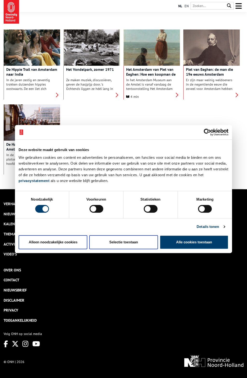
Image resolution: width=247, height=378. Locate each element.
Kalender (13, 223)
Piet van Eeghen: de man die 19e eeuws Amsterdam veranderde (209, 74)
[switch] (96, 209)
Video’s (10, 254)
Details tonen (208, 227)
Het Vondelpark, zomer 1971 (90, 69)
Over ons (12, 270)
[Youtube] (36, 343)
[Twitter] (15, 343)
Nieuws (10, 213)
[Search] (229, 6)
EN (187, 6)
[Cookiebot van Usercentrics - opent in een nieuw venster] (207, 132)
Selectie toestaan (123, 242)
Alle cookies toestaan (194, 242)
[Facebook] (6, 343)
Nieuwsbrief (15, 290)
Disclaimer (14, 300)
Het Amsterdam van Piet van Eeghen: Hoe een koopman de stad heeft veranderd (151, 74)
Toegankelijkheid (20, 320)
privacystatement (34, 181)
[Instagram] (25, 343)
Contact (11, 279)
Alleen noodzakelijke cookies (53, 242)
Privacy (11, 310)
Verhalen (13, 203)
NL (180, 6)
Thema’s (11, 234)
